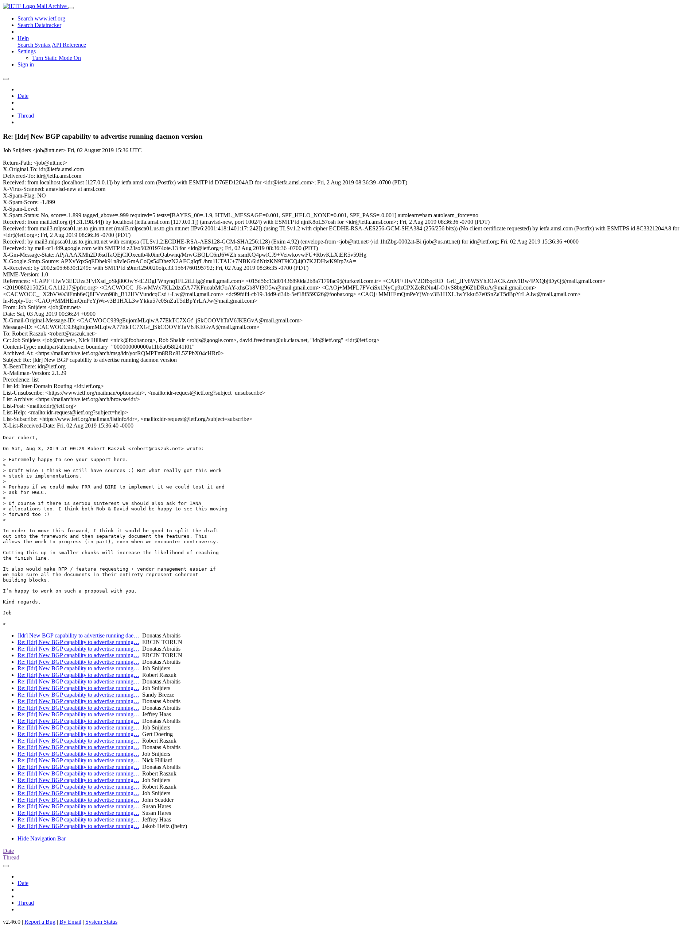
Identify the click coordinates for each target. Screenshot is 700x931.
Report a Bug (39, 922)
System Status (101, 922)
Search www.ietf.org (41, 18)
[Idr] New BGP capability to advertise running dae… (78, 635)
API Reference (69, 45)
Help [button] (23, 38)
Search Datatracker (39, 25)
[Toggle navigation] (71, 8)
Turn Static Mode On (56, 58)
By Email (70, 922)
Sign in (26, 64)
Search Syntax (34, 45)
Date (23, 96)
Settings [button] (27, 51)
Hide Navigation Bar (42, 838)
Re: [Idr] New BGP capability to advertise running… (78, 642)
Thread (26, 115)
